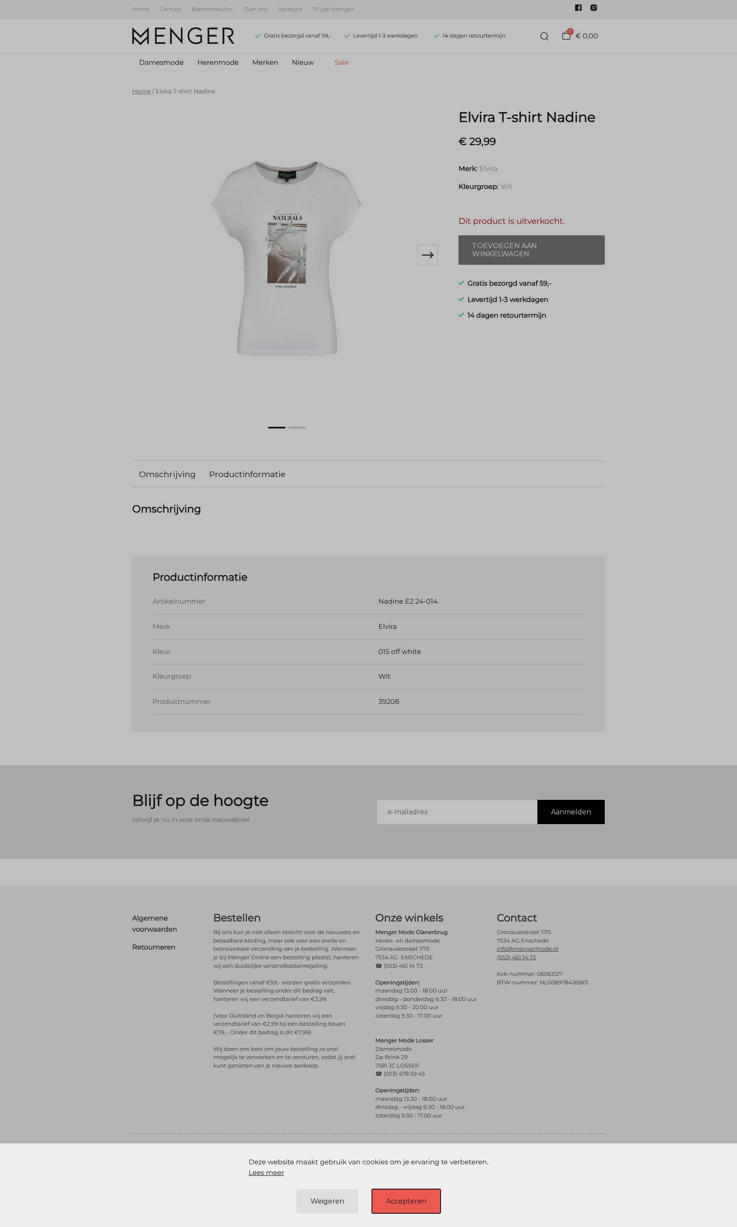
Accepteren (406, 1201)
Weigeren (327, 1201)
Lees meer (266, 1173)
